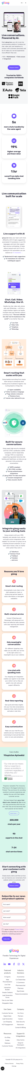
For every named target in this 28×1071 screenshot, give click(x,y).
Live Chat (7, 985)
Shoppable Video (7, 1003)
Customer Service (7, 1013)
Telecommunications (21, 994)
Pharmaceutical (20, 985)
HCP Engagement (7, 1024)
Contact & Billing (20, 1027)
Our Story (20, 1013)
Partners (20, 1016)
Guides (7, 1040)
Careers (20, 1019)
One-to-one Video (7, 1000)
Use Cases (7, 1009)
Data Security (20, 1022)
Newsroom (20, 1024)
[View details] (4, 964)
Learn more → (14, 813)
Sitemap (14, 1066)
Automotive (20, 977)
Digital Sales (7, 1016)
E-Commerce (20, 982)
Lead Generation (7, 1019)
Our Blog (7, 1037)
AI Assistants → (18, 253)
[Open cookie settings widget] (2, 1068)
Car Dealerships (20, 980)
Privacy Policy (19, 929)
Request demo (14, 67)
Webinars (7, 1043)
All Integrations (20, 1048)
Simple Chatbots (7, 992)
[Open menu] (25, 2)
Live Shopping (7, 1022)
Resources (7, 1033)
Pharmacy (21, 988)
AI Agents (7, 977)
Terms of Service (9, 1063)
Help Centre (20, 1040)
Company (20, 1009)
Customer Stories (7, 1046)
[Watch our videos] (9, 964)
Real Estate (20, 991)
